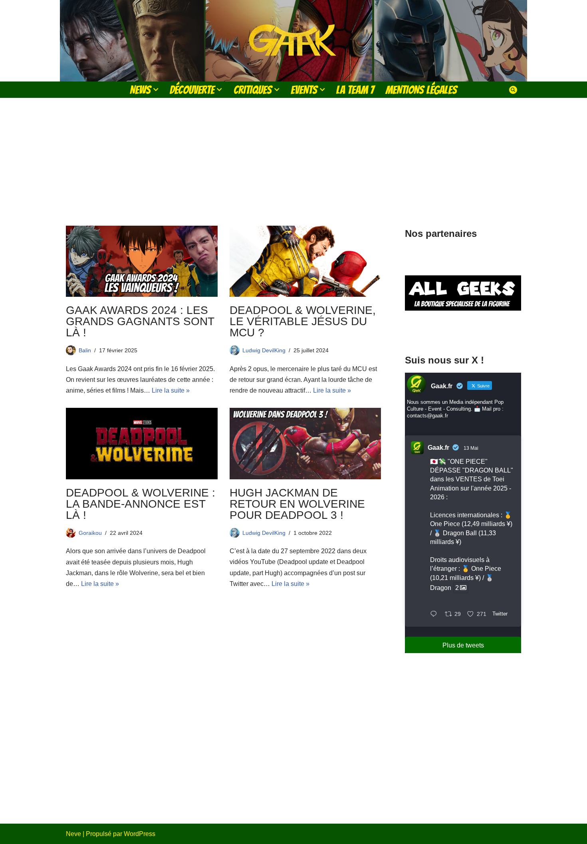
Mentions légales (421, 90)
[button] (156, 89)
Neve (73, 833)
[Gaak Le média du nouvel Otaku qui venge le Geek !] (293, 41)
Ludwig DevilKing (264, 350)
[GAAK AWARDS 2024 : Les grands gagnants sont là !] (142, 261)
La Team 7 (355, 90)
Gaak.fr (438, 447)
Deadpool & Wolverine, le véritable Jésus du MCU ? (303, 321)
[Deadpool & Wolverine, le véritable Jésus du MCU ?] (305, 261)
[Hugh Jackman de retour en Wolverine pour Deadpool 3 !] (305, 443)
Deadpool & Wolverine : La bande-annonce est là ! (140, 504)
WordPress (139, 833)
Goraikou (90, 533)
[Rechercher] (513, 90)
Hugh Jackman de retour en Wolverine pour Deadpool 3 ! (297, 504)
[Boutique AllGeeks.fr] (463, 331)
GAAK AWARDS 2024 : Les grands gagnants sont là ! (140, 321)
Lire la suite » (171, 390)
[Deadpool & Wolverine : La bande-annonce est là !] (142, 443)
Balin (85, 350)
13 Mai (471, 448)
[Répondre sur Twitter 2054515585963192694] (435, 614)
